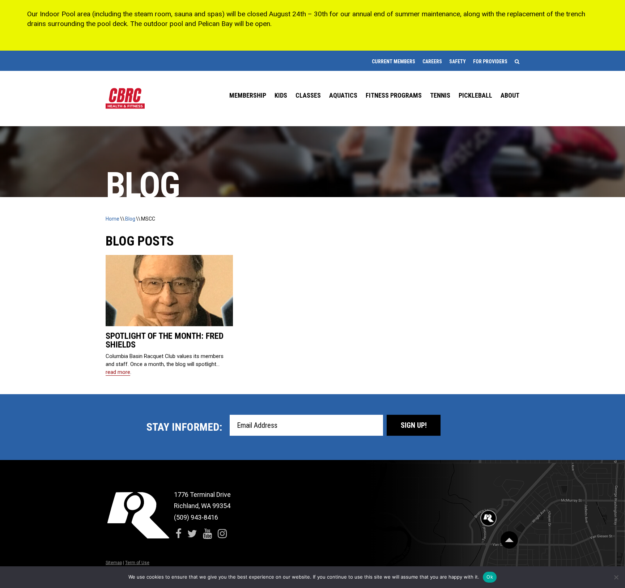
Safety (457, 61)
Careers (432, 61)
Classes (308, 95)
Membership (247, 95)
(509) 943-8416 (196, 517)
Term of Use (137, 562)
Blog (130, 219)
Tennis (440, 95)
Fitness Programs (394, 95)
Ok (489, 577)
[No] (616, 577)
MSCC (148, 219)
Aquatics (343, 95)
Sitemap (114, 562)
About (510, 95)
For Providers (490, 61)
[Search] (517, 61)
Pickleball (475, 95)
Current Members (393, 61)
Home (112, 219)
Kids (281, 95)
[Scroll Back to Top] (509, 540)
